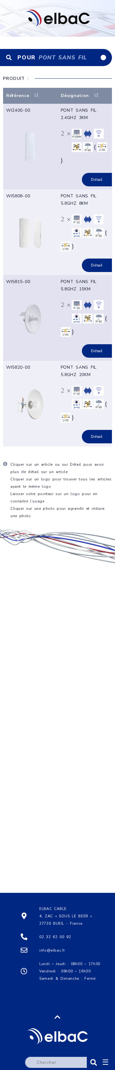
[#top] (57, 1029)
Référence (17, 96)
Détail (97, 179)
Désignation (75, 96)
